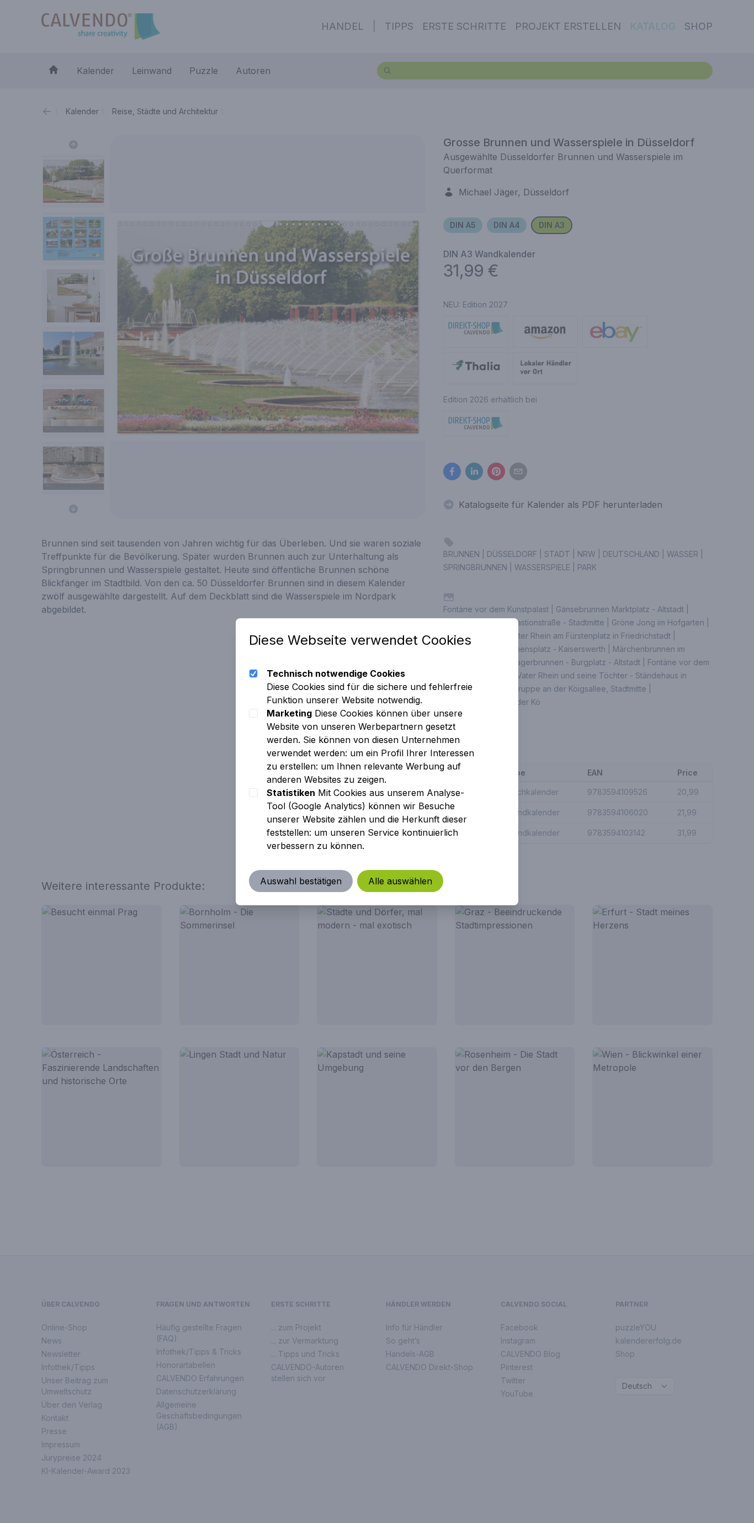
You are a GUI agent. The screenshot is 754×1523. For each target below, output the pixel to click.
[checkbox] (253, 673)
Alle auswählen (400, 881)
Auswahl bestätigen (301, 881)
